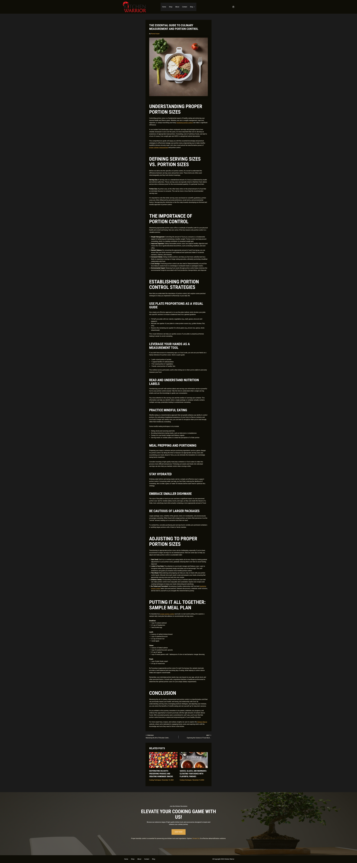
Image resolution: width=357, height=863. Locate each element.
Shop (170, 7)
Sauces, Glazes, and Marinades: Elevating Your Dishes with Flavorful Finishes (193, 774)
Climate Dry (196, 838)
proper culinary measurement (158, 147)
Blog (191, 7)
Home (164, 7)
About (177, 7)
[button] (194, 7)
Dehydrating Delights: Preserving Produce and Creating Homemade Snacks (161, 774)
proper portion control (167, 614)
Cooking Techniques (155, 780)
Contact (184, 7)
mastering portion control (184, 122)
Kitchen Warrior (202, 722)
